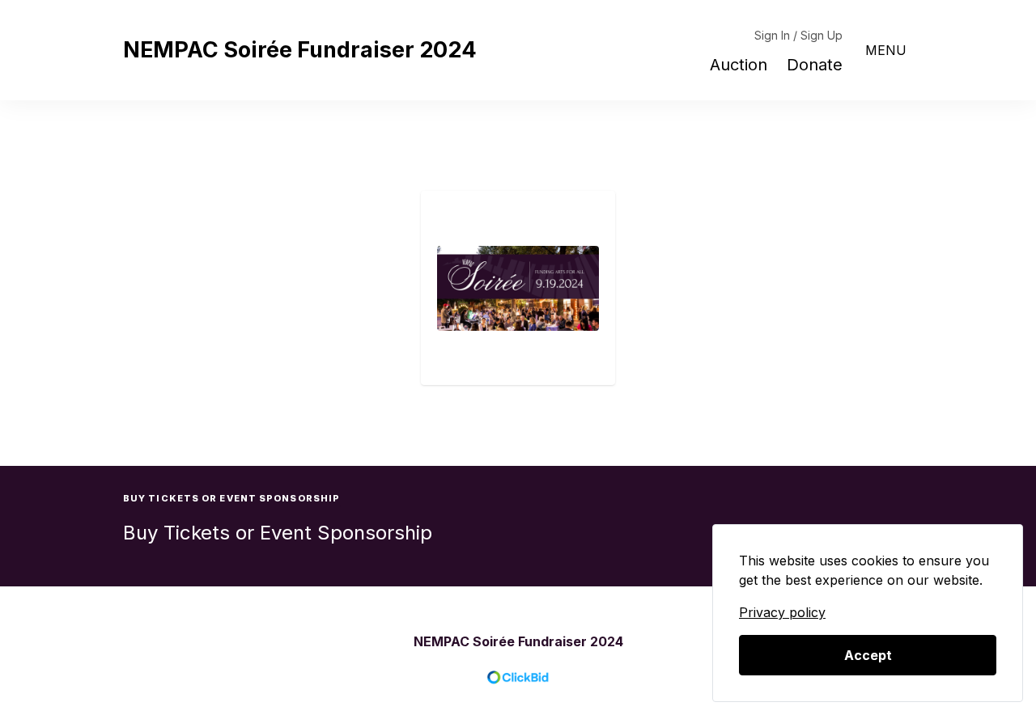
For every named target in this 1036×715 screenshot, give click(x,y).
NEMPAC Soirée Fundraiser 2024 (300, 49)
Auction (738, 64)
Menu (885, 50)
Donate (815, 64)
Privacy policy (782, 612)
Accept (868, 655)
